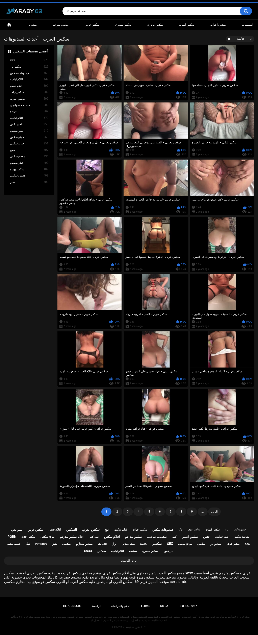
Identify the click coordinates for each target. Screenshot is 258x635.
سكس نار (29, 66)
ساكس (201, 543)
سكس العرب (29, 98)
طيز (29, 182)
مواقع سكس (185, 543)
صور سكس (29, 130)
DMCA (164, 606)
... (202, 511)
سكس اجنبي (190, 537)
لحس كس (29, 124)
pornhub (41, 543)
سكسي (157, 544)
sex (170, 544)
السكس (71, 530)
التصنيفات (247, 24)
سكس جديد (28, 536)
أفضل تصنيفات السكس (30, 51)
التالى (214, 511)
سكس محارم (155, 24)
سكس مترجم (61, 24)
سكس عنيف (194, 529)
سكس (33, 24)
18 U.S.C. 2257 (187, 606)
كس (29, 149)
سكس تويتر (233, 543)
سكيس (133, 550)
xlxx (29, 60)
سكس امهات (186, 24)
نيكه (180, 529)
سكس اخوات (218, 24)
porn (11, 537)
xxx (247, 543)
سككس (66, 543)
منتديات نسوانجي (29, 105)
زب (226, 529)
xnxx (88, 551)
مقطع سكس (29, 156)
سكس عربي (35, 530)
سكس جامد (29, 92)
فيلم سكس (29, 162)
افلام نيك (102, 543)
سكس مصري (123, 24)
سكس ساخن (128, 543)
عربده (29, 111)
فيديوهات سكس (29, 73)
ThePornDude (71, 606)
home (9, 25)
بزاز (114, 544)
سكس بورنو (29, 169)
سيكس (168, 551)
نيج (107, 530)
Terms (145, 606)
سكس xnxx (29, 143)
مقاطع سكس (242, 536)
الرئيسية (96, 606)
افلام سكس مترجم (71, 537)
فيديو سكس (240, 529)
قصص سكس (29, 175)
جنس (206, 537)
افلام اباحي (29, 117)
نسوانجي (16, 530)
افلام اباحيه (29, 79)
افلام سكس (112, 537)
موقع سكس (29, 137)
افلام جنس (29, 85)
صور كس (94, 536)
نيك (28, 544)
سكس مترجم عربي (157, 536)
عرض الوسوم (129, 560)
